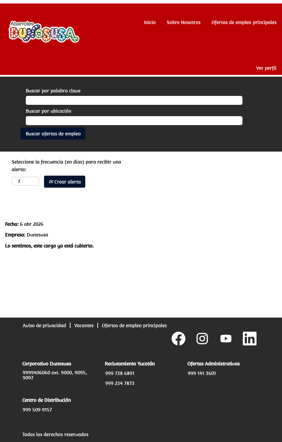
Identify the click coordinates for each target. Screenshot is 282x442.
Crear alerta (67, 181)
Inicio (150, 22)
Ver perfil (266, 68)
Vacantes (84, 325)
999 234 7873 (119, 383)
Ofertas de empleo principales (243, 22)
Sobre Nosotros (183, 22)
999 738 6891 (119, 373)
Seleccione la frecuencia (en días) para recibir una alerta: (66, 165)
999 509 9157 (37, 409)
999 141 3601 (202, 373)
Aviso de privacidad (44, 325)
